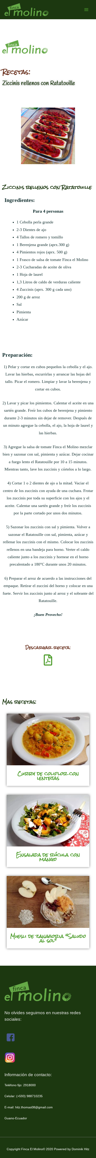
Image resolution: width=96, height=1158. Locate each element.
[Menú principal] (86, 9)
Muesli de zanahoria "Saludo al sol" (48, 938)
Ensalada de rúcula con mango (48, 856)
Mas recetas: (19, 701)
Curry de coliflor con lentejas (48, 775)
